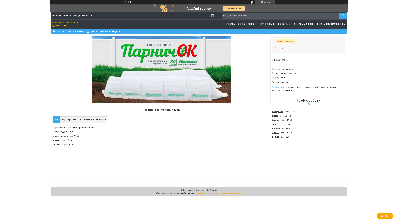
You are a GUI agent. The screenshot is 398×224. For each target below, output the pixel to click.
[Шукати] (343, 16)
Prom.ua (213, 190)
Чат (387, 216)
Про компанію (268, 24)
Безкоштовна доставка (283, 69)
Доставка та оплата (303, 24)
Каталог (251, 24)
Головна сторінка (235, 24)
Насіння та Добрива (86, 31)
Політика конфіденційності (230, 193)
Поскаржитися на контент (206, 193)
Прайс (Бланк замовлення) (330, 24)
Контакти (283, 24)
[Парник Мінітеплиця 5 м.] (283, 155)
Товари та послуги (65, 31)
